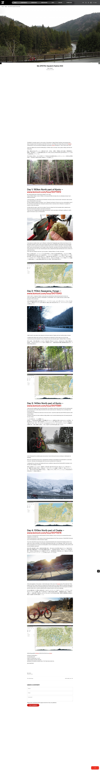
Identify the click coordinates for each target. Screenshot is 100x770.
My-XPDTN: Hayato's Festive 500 (14, 6)
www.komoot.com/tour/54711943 (44, 293)
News (6, 6)
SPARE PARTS (34, 2)
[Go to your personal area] (88, 2)
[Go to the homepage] (3, 3)
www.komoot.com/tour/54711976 (44, 532)
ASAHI (50, 653)
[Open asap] (95, 767)
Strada (58, 583)
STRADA (37, 653)
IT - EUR (94, 2)
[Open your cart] (91, 2)
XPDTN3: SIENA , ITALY (68, 678)
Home (3, 6)
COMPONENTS (24, 2)
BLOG (53, 2)
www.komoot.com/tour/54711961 (44, 405)
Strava (53, 145)
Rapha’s (69, 143)
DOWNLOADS (69, 2)
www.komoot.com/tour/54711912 (44, 192)
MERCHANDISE (44, 2)
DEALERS (60, 2)
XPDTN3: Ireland (30, 678)
